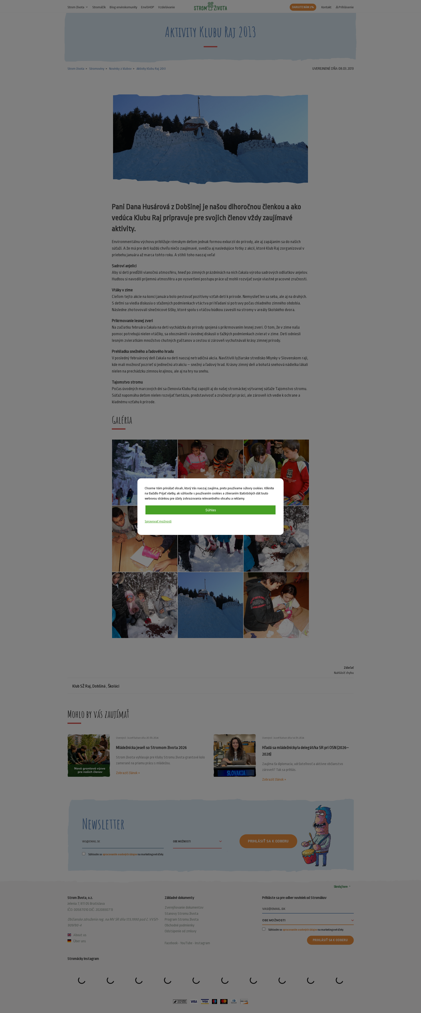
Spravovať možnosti (158, 521)
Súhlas (210, 510)
